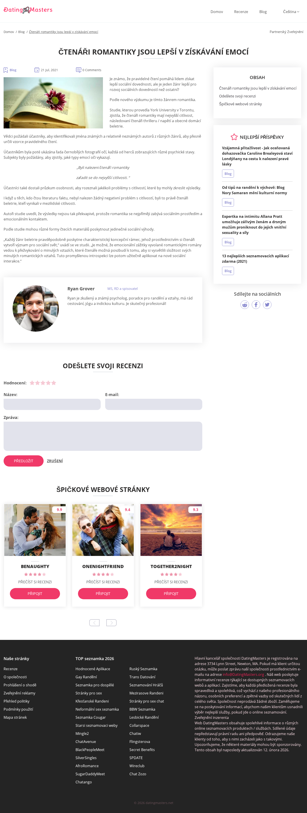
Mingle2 (82, 733)
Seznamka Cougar (91, 717)
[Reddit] (244, 304)
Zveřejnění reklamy (19, 693)
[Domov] (28, 10)
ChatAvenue (86, 741)
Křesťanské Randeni (92, 701)
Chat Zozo (137, 773)
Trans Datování (142, 676)
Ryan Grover (81, 289)
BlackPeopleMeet (90, 749)
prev (94, 622)
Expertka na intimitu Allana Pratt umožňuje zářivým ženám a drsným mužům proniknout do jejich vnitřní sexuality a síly (254, 224)
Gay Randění (86, 676)
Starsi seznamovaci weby (97, 725)
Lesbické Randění (144, 717)
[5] (53, 382)
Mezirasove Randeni (146, 693)
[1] (32, 382)
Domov (217, 11)
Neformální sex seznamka (97, 709)
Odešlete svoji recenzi (237, 96)
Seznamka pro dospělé (95, 685)
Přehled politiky (16, 701)
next (111, 622)
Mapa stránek (15, 717)
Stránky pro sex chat (146, 701)
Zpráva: (11, 417)
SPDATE (136, 757)
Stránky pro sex (89, 693)
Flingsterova (139, 741)
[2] (37, 382)
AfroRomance (87, 765)
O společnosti (15, 676)
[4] (48, 382)
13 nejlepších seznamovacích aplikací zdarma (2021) (255, 258)
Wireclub (137, 765)
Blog (263, 11)
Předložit (23, 460)
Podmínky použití (18, 709)
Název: (10, 394)
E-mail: (112, 394)
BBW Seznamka (142, 709)
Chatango (84, 782)
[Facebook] (256, 304)
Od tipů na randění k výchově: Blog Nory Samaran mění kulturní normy (254, 190)
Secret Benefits (142, 749)
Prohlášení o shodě (20, 685)
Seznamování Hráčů (146, 685)
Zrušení (55, 460)
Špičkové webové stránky (240, 103)
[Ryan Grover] (36, 308)
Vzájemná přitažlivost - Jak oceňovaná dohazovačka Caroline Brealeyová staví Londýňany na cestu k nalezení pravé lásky (257, 156)
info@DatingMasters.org (243, 674)
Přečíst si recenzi (35, 581)
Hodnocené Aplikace (93, 668)
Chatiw (135, 733)
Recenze (241, 11)
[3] (42, 382)
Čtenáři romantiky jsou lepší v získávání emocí (257, 88)
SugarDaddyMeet (90, 773)
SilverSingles (86, 757)
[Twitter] (267, 304)
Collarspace (139, 725)
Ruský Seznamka (143, 668)
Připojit (35, 593)
